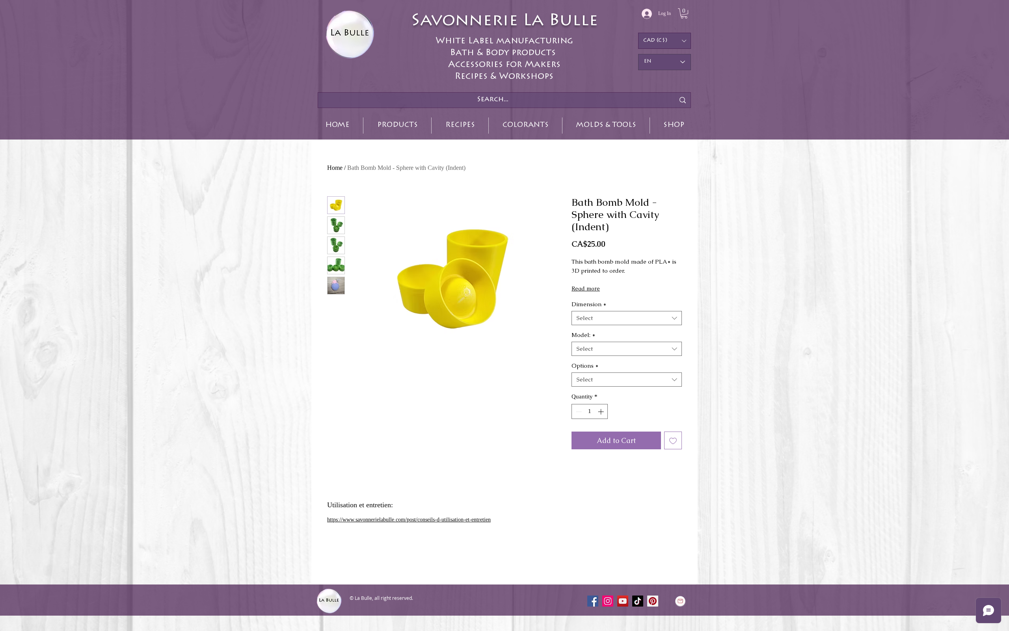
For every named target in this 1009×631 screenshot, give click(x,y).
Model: (583, 335)
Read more (586, 288)
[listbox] (664, 41)
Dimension (589, 304)
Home (335, 167)
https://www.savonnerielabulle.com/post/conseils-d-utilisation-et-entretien (409, 520)
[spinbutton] (589, 411)
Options (585, 365)
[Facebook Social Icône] (592, 601)
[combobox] (627, 318)
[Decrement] (578, 411)
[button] (684, 13)
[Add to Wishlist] (673, 440)
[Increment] (601, 411)
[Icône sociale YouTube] (622, 601)
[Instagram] (607, 601)
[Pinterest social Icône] (652, 601)
